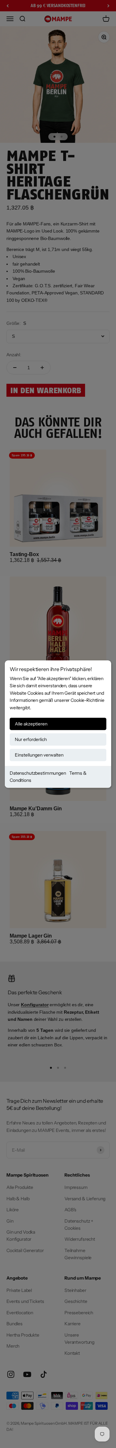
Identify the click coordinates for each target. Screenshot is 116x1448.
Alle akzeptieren (31, 724)
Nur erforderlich (31, 739)
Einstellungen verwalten (39, 755)
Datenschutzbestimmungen (38, 773)
